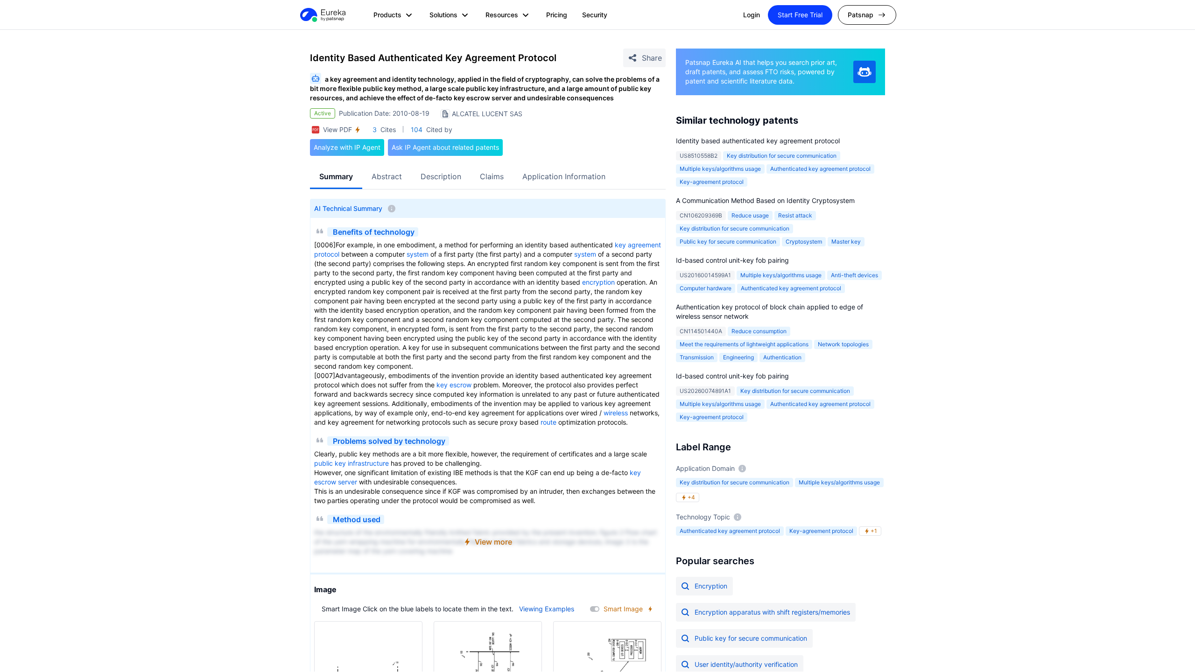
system (418, 254)
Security (594, 15)
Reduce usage (750, 215)
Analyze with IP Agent (347, 147)
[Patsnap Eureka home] (322, 15)
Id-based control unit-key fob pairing (732, 260)
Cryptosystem (804, 241)
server (347, 482)
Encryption (711, 586)
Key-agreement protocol (712, 181)
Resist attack (795, 215)
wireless (616, 413)
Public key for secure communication (728, 241)
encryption (598, 282)
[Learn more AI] (864, 72)
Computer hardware (705, 288)
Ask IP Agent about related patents (445, 147)
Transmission (697, 357)
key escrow (453, 385)
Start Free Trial (800, 15)
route (548, 422)
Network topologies (843, 344)
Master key (846, 241)
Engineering (738, 357)
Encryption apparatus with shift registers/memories (772, 612)
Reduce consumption (759, 331)
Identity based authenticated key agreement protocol (758, 141)
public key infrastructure (351, 463)
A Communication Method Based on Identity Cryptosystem (765, 200)
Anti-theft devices (854, 275)
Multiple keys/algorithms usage (720, 168)
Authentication (782, 357)
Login (751, 15)
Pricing (556, 15)
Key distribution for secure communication (781, 155)
